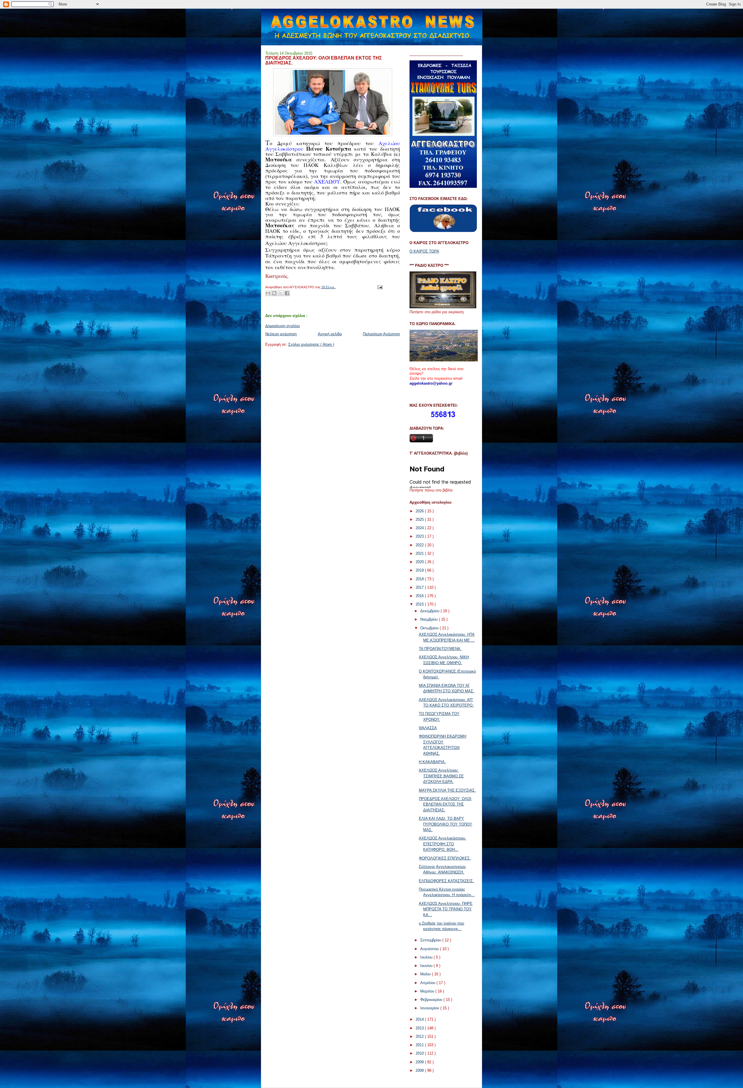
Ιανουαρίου (430, 1008)
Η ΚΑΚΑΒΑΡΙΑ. (432, 762)
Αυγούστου (430, 949)
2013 (420, 1028)
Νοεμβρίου (429, 619)
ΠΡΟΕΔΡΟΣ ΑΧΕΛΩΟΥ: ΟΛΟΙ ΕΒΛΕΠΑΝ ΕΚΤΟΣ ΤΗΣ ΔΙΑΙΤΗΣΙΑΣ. (445, 804)
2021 (420, 553)
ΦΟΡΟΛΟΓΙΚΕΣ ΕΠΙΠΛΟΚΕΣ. (445, 858)
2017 (420, 587)
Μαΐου (426, 974)
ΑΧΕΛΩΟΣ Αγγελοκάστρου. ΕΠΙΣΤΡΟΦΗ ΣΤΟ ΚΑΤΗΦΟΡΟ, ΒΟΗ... (442, 844)
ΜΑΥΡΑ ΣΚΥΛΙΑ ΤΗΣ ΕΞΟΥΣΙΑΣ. (447, 790)
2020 (420, 562)
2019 (420, 570)
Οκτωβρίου (430, 628)
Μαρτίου (427, 991)
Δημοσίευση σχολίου (282, 326)
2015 (420, 604)
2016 (420, 596)
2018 (420, 579)
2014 (420, 1019)
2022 (420, 545)
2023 (420, 536)
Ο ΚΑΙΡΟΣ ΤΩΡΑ (424, 251)
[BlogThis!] (274, 293)
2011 (420, 1045)
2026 (420, 511)
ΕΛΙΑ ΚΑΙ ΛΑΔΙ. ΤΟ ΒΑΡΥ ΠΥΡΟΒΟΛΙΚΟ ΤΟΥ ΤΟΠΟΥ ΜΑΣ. (445, 824)
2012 (420, 1036)
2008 (420, 1070)
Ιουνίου (427, 965)
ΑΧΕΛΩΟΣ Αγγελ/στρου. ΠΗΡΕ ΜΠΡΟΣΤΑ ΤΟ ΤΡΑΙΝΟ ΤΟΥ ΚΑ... (446, 909)
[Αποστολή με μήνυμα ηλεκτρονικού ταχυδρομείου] (268, 293)
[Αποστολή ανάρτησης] (379, 287)
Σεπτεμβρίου (431, 940)
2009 (420, 1062)
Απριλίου (428, 983)
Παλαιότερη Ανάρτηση (381, 334)
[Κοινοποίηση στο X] (281, 293)
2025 (420, 519)
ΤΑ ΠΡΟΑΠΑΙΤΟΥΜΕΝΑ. (440, 648)
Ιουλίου (427, 957)
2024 (420, 528)
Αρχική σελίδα (330, 334)
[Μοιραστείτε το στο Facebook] (287, 293)
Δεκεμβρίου (430, 611)
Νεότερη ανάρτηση (281, 334)
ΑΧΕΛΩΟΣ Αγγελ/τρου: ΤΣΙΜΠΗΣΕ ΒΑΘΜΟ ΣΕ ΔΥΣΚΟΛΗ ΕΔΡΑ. (441, 776)
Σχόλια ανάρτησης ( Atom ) (311, 344)
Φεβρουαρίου (431, 999)
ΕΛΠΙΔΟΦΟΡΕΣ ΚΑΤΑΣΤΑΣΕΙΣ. (446, 881)
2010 (420, 1053)
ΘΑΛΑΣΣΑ (428, 728)
